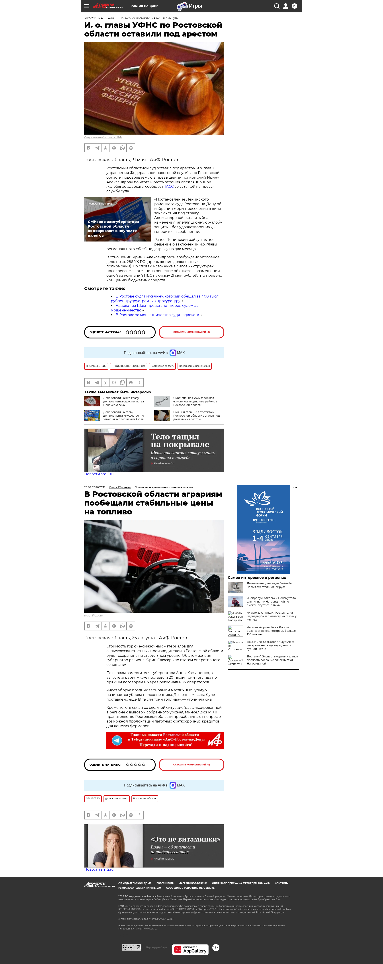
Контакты (281, 883)
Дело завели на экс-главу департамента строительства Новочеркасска (123, 401)
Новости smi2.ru (99, 474)
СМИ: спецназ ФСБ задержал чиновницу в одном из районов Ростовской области (195, 401)
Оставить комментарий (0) (191, 332)
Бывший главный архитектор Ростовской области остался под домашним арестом (196, 415)
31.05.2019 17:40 (94, 18)
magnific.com (93, 615)
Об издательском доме (134, 883)
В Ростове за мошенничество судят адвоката (157, 315)
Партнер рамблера (156, 947)
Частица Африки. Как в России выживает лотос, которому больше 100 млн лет (271, 631)
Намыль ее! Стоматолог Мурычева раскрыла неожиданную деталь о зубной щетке (271, 645)
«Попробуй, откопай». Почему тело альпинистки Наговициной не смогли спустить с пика (271, 601)
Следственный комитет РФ (103, 137)
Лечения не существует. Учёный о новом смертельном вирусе (270, 585)
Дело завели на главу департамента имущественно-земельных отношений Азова (124, 415)
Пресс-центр (165, 883)
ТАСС (169, 186)
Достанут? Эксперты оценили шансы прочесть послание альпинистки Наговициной (272, 660)
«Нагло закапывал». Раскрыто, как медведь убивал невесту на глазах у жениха (272, 616)
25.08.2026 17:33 (95, 487)
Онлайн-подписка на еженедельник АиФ (241, 883)
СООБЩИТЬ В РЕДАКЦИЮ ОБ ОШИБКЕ (190, 888)
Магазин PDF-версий (193, 883)
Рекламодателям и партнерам (139, 888)
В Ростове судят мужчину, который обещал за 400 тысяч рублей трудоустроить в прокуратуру (166, 298)
